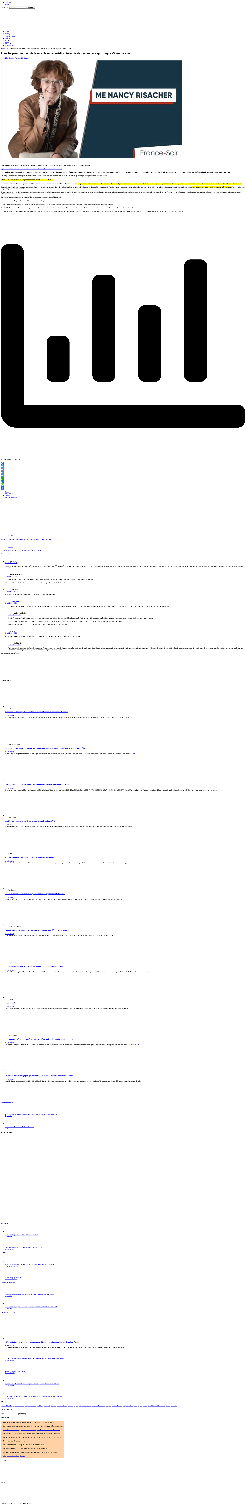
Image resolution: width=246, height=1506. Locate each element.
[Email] (123, 469)
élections (175, 1406)
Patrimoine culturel (10, 35)
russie (141, 1406)
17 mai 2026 (8, 1308)
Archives (7, 33)
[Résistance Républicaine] (73, 28)
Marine (100, 1406)
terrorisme (145, 1406)
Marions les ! (10, 1003)
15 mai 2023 (4, 58)
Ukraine (155, 1406)
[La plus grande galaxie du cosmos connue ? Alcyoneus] (12, 1231)
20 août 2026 (9, 1346)
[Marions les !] (24, 997)
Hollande (65, 1406)
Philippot (127, 1406)
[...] (134, 717)
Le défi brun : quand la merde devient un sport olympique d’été (30, 821)
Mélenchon (119, 1406)
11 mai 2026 (8, 1236)
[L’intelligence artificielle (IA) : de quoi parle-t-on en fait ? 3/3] (12, 1244)
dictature (34, 1406)
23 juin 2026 (8, 1296)
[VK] (123, 472)
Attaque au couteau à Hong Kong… (16, 1371)
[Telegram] (123, 475)
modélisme (4, 1253)
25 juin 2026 (8, 1128)
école (172, 1406)
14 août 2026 (9, 1385)
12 (16, 1279)
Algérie (7, 1406)
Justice (26, 58)
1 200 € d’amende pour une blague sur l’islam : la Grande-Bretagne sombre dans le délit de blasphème (45, 748)
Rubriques (8, 2)
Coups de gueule (10, 36)
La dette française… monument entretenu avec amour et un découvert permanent (37, 930)
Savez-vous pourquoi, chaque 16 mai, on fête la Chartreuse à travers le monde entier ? (31, 1307)
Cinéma (7, 40)
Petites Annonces (10, 45)
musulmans (114, 1406)
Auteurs (7, 31)
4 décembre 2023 (10, 1279)
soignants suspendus (11, 497)
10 (14, 788)
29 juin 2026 (8, 1116)
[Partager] (123, 488)
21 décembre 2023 (10, 1266)
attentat (22, 1406)
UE (152, 1406)
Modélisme (8, 43)
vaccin (161, 1406)
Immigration (70, 1406)
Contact (7, 4)
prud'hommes (9, 493)
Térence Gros (14, 601)
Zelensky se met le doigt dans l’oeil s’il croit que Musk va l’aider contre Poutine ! (36, 712)
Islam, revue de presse (8, 1312)
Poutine (131, 1406)
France (45, 1406)
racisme (135, 1406)
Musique (7, 38)
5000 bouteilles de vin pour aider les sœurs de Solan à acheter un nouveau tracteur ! (30, 1294)
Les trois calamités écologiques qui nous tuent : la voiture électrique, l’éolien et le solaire (39, 1076)
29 (13, 1128)
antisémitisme (18, 1406)
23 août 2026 (9, 715)
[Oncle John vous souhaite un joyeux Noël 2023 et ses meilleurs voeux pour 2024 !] (12, 1261)
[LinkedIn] (123, 481)
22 (14, 752)
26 (14, 715)
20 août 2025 (9, 1249)
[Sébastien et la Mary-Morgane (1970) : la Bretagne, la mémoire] (24, 852)
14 (14, 824)
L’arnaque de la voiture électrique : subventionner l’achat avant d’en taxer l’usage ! (37, 785)
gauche (48, 1406)
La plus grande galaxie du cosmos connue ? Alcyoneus (21, 1235)
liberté (86, 1406)
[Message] (123, 484)
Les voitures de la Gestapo (13, 1277)
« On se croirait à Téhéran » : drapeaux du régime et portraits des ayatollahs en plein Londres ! (33, 1396)
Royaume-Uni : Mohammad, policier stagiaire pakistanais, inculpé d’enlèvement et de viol (32, 1384)
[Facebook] (123, 463)
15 (13, 1236)
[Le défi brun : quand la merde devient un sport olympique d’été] (24, 815)
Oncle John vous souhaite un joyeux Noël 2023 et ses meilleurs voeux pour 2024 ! (30, 1264)
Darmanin (29, 1406)
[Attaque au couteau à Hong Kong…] (12, 1368)
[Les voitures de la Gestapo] (12, 1274)
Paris (124, 1406)
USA (158, 1406)
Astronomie (4, 1223)
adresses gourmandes (8, 1282)
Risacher (7, 495)
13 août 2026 (9, 1398)
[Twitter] (123, 466)
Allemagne (11, 1406)
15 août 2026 (9, 1373)
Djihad (38, 1406)
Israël (80, 1406)
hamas (61, 1406)
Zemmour (168, 1406)
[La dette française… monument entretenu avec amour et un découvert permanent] (24, 924)
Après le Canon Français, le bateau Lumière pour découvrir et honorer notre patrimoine (31, 1114)
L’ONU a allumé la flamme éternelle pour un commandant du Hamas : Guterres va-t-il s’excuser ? (34, 1358)
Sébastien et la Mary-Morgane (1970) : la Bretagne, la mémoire (29, 857)
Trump (149, 1406)
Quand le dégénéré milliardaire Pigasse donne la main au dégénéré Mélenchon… (36, 966)
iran (74, 1406)
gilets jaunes (53, 1406)
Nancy (7, 492)
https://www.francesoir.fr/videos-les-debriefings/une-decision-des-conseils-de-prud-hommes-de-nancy (31, 169)
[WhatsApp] (123, 478)
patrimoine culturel (7, 1102)
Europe (41, 1406)
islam (77, 1406)
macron (89, 1406)
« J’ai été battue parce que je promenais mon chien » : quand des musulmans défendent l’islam (42, 1342)
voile (164, 1406)
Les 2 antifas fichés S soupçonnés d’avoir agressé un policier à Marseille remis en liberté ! (39, 1039)
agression (3, 1406)
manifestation (95, 1406)
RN (138, 1406)
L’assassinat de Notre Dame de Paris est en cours (19, 1127)
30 (14, 1346)
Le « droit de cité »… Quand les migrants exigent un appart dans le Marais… (35, 894)
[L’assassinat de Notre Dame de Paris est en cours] (12, 1123)
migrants (109, 1406)
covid (26, 1406)
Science (7, 42)
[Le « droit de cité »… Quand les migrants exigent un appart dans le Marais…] (24, 888)
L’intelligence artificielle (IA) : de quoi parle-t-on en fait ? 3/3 (23, 1247)
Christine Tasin (13, 58)
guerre (58, 1406)
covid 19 (21, 58)
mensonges (104, 1406)
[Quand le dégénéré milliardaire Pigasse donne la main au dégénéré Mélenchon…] (24, 961)
